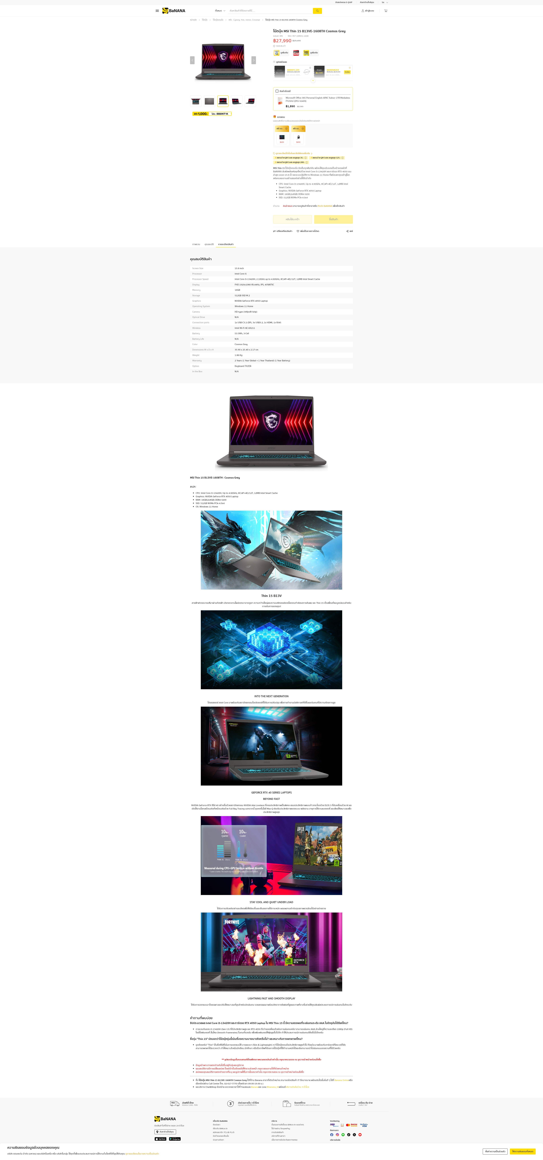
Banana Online (342, 1080)
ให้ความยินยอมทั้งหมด (522, 1151)
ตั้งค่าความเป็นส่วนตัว (495, 1151)
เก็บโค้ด (347, 72)
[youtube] (360, 1135)
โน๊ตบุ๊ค (204, 20)
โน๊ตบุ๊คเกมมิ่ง (218, 20)
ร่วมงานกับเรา (218, 1139)
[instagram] (337, 1135)
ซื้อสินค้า (333, 219)
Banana (254, 1087)
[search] (317, 11)
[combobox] (385, 2)
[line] (343, 1135)
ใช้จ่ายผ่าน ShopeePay (281, 1128)
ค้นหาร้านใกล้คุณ (367, 2)
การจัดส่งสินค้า (278, 1132)
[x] (354, 1135)
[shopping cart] (386, 11)
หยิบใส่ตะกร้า (292, 219)
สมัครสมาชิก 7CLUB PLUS (223, 1132)
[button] (192, 60)
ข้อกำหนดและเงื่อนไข (221, 1136)
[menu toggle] (157, 11)
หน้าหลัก (193, 20)
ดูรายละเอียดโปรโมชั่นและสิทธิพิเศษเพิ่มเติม (293, 153)
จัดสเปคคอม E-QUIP (344, 2)
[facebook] (331, 1135)
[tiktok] (348, 1135)
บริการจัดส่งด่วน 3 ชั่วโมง (297, 1087)
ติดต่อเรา (216, 1124)
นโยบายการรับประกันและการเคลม (284, 1139)
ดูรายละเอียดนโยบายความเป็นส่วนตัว (142, 1154)
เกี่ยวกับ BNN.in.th (220, 1128)
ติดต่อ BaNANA (325, 206)
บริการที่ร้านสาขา (278, 1136)
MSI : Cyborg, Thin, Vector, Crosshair (244, 20)
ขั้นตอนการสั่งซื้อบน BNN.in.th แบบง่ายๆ (288, 1124)
